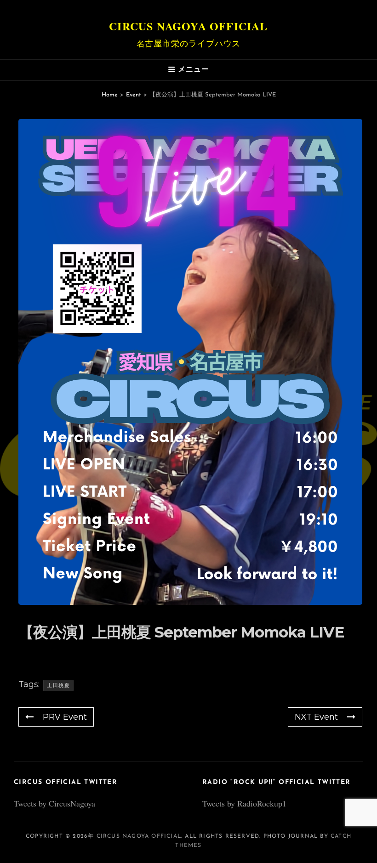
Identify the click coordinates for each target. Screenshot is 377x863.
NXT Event (316, 717)
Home (110, 95)
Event (133, 95)
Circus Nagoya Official (188, 26)
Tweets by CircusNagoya (54, 803)
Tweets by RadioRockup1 (244, 803)
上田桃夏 (58, 685)
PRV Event (65, 717)
